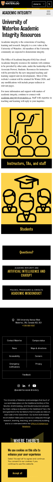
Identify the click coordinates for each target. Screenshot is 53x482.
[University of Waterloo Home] (10, 4)
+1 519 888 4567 (28, 325)
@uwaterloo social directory (26, 390)
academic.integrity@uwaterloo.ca (16, 97)
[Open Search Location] (49, 4)
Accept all (17, 473)
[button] (39, 4)
